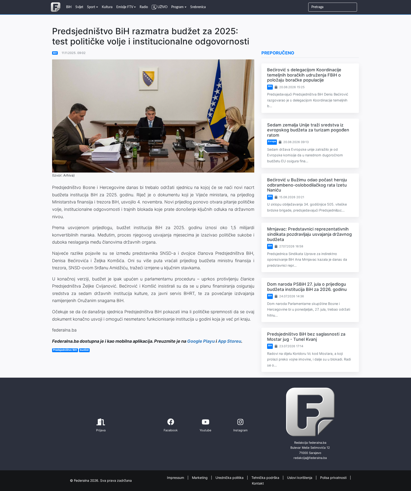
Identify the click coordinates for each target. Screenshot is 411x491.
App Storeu (229, 341)
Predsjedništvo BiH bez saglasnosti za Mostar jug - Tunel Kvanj (306, 337)
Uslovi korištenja (300, 477)
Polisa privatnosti (333, 477)
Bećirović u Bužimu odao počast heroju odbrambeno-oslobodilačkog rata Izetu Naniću (307, 185)
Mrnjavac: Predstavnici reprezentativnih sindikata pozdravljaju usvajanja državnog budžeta (309, 234)
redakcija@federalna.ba (310, 458)
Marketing (200, 477)
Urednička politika (230, 477)
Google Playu (201, 341)
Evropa (272, 141)
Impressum (176, 477)
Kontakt (258, 483)
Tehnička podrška (265, 477)
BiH (55, 53)
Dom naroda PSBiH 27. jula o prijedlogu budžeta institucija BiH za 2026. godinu (307, 287)
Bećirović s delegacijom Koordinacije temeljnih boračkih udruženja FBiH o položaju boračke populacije (304, 74)
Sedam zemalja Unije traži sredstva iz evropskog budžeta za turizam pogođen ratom (308, 130)
